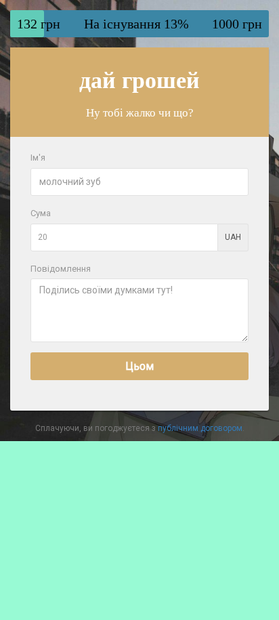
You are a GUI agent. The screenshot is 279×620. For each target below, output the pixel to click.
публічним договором (200, 428)
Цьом (139, 366)
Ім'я (37, 157)
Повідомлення (60, 269)
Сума (40, 213)
